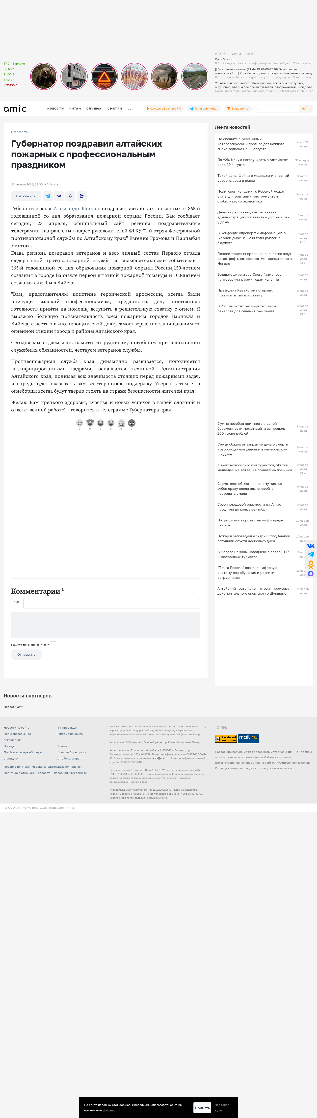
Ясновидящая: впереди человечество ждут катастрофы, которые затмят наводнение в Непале (254, 258)
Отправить (26, 654)
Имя (16, 602)
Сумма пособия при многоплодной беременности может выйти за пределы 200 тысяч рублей (251, 428)
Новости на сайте (16, 727)
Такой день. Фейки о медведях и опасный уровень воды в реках (253, 177)
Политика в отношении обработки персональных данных (45, 773)
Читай (75, 108)
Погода (9, 746)
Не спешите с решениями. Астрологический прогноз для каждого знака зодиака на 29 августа (250, 144)
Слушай (94, 108)
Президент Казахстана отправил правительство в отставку (245, 292)
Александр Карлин (76, 209)
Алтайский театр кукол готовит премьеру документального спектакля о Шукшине (253, 590)
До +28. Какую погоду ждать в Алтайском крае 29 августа (252, 162)
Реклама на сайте (69, 734)
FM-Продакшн (66, 727)
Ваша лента (240, 108)
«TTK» (71, 807)
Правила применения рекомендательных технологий (42, 766)
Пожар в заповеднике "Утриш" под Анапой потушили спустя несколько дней (253, 538)
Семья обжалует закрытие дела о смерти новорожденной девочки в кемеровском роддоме (252, 449)
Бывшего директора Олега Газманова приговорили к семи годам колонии (249, 276)
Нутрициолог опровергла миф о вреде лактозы (250, 522)
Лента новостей (232, 127)
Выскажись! (26, 196)
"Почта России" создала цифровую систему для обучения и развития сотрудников (247, 572)
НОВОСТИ (20, 132)
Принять (202, 1108)
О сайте (62, 746)
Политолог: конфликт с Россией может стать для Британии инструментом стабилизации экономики (251, 196)
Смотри (114, 108)
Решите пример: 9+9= (30, 645)
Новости (55, 108)
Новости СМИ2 (14, 707)
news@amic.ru (160, 758)
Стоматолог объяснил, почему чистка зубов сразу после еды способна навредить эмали (249, 488)
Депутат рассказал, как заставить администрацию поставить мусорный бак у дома (253, 217)
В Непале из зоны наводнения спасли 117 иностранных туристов (253, 554)
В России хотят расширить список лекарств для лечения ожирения (247, 308)
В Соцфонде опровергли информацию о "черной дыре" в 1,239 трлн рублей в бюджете (251, 238)
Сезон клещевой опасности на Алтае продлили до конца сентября (249, 506)
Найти (306, 108)
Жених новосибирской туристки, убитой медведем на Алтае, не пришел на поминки (254, 467)
